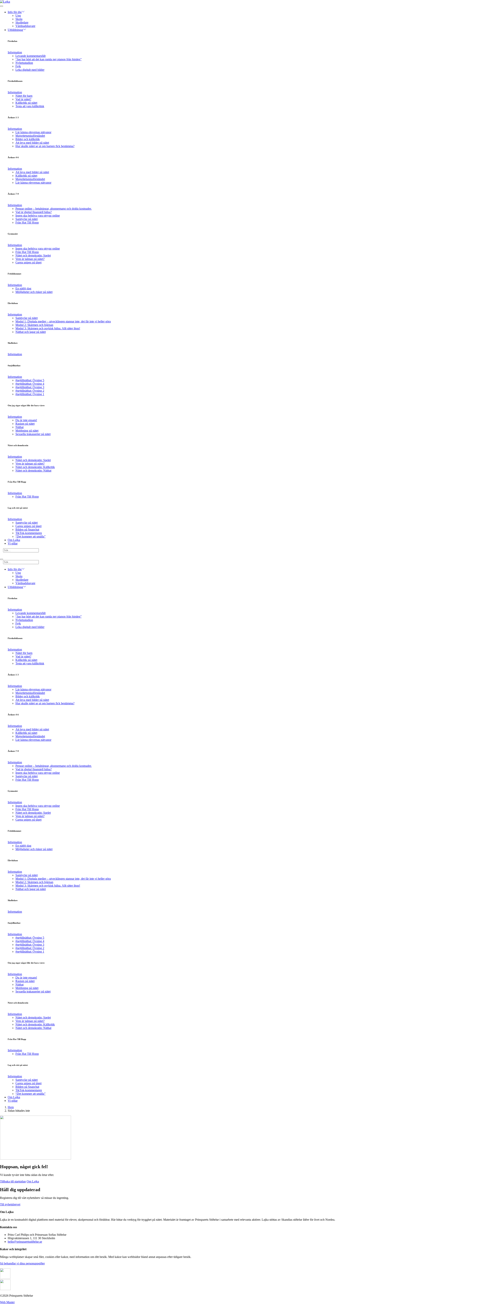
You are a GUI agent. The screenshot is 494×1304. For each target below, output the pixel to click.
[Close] (1, 559)
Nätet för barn (23, 95)
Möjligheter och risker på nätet (33, 292)
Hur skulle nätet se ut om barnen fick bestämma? (44, 146)
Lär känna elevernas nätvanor (33, 132)
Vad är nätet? (23, 99)
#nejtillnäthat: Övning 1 (29, 394)
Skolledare (21, 22)
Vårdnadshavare (25, 26)
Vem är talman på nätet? (30, 259)
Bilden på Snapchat (27, 529)
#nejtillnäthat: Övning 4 (29, 383)
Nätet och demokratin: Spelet (33, 255)
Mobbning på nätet (26, 430)
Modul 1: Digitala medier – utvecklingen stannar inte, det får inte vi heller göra (63, 321)
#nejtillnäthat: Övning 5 (29, 380)
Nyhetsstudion (24, 62)
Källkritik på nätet (26, 102)
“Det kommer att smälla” (30, 536)
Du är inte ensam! (26, 420)
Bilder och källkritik (27, 139)
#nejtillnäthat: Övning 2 (29, 390)
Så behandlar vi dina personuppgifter (22, 1263)
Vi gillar (13, 543)
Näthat (19, 427)
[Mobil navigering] (1, 6)
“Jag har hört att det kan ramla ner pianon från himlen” (48, 59)
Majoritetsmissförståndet (30, 135)
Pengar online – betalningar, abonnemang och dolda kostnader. (53, 208)
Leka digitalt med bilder (29, 69)
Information (15, 52)
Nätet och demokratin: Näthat (33, 470)
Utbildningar (15, 29)
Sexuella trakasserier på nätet (33, 434)
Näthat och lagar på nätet (30, 331)
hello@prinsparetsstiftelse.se (25, 1241)
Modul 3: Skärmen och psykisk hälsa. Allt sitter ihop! (47, 328)
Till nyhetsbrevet (10, 1204)
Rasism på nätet (25, 423)
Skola (18, 19)
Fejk (18, 66)
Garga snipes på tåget (28, 262)
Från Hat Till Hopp (27, 222)
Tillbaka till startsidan (13, 1181)
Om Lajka (14, 540)
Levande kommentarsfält (30, 55)
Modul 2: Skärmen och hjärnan (34, 325)
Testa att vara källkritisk (29, 106)
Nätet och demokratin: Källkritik (35, 467)
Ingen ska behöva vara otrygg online (37, 215)
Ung (18, 15)
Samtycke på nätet (26, 219)
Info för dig (15, 12)
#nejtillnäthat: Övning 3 (29, 387)
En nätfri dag (23, 288)
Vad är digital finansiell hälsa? (33, 212)
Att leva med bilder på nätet (32, 142)
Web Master (7, 1302)
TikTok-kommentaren (28, 533)
